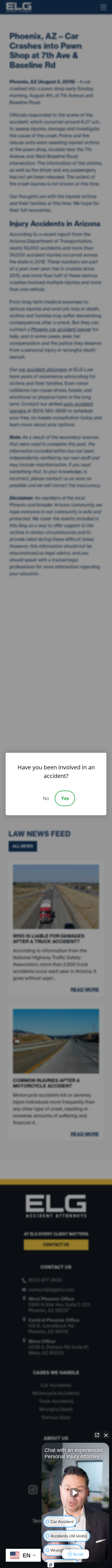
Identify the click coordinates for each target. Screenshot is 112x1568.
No (46, 798)
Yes (65, 798)
